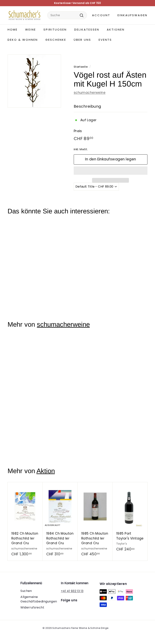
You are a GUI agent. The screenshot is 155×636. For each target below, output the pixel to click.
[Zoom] (34, 81)
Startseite (81, 67)
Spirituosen (55, 29)
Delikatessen (86, 29)
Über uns (82, 40)
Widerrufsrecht (32, 607)
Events (105, 40)
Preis (78, 131)
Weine (30, 29)
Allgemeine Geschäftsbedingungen (38, 599)
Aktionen (116, 29)
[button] (110, 170)
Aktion (45, 470)
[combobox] (67, 15)
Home (13, 29)
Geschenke (55, 40)
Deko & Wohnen (23, 40)
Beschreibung (87, 106)
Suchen (26, 591)
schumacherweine (89, 92)
